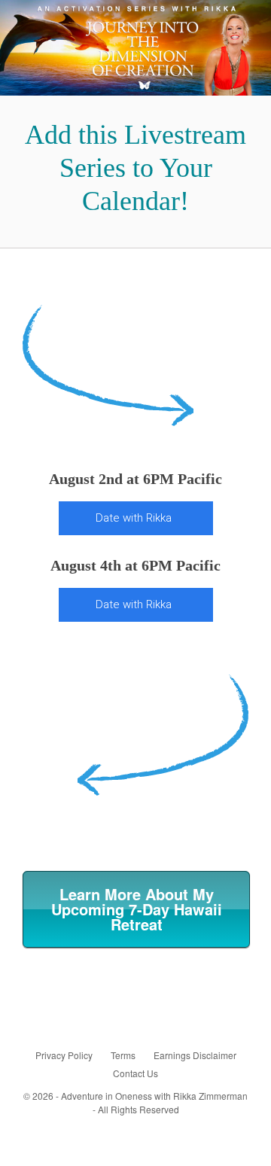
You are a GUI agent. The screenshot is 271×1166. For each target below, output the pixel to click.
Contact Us (135, 1073)
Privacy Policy (64, 1055)
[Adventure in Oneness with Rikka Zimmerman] (135, 48)
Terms (123, 1055)
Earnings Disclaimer (195, 1055)
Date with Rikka (134, 518)
